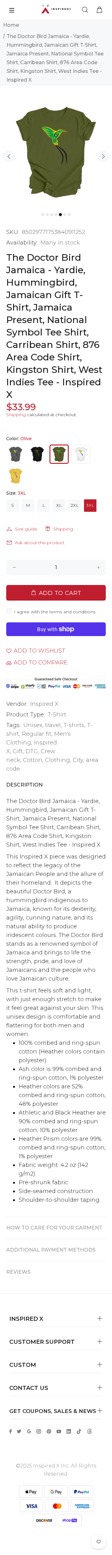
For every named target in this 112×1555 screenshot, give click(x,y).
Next (103, 156)
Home (11, 25)
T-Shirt (57, 714)
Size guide (26, 529)
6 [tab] (64, 214)
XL (59, 505)
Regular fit (36, 733)
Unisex (32, 725)
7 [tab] (69, 214)
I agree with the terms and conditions (55, 612)
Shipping (16, 414)
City (78, 760)
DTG (32, 751)
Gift (18, 751)
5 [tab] (60, 214)
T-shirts (73, 725)
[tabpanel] (56, 152)
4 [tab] (56, 214)
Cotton (32, 760)
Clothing (57, 760)
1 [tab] (42, 214)
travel (53, 725)
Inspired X (44, 704)
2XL (75, 505)
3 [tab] (51, 214)
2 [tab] (47, 214)
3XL (90, 505)
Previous (9, 156)
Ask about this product (39, 542)
